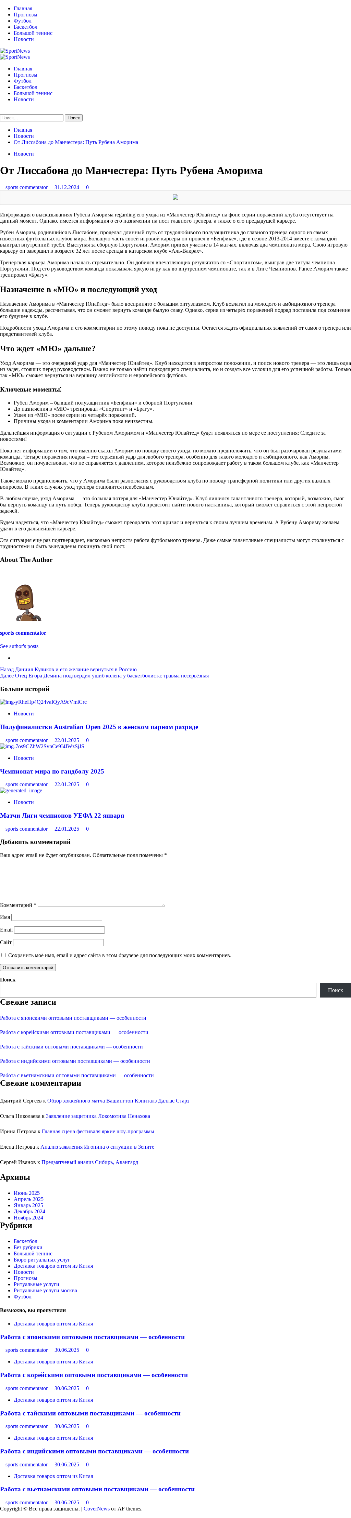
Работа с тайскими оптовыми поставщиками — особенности (71, 1047)
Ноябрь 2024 (28, 1217)
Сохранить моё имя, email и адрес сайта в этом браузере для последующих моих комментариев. (119, 955)
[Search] (2, 111)
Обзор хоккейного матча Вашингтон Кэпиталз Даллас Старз (118, 1101)
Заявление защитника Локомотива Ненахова (98, 1116)
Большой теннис (33, 33)
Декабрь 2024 (29, 1211)
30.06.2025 (68, 1350)
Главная (23, 8)
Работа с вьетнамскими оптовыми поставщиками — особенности (77, 1075)
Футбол (23, 21)
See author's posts (19, 646)
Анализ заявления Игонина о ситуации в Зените (97, 1147)
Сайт (6, 942)
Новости (24, 39)
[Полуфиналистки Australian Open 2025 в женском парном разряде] (43, 702)
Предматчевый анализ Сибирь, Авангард (89, 1162)
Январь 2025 (28, 1205)
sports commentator (27, 187)
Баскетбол (25, 27)
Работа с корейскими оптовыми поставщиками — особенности (74, 1032)
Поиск (7, 979)
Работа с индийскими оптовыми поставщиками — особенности (75, 1061)
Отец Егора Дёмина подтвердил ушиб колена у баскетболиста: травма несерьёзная (104, 675)
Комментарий (18, 905)
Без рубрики (28, 1247)
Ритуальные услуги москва (45, 1290)
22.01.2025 (68, 740)
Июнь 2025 (27, 1193)
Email (6, 930)
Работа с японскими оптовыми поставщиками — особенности (73, 1018)
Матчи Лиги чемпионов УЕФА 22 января (62, 815)
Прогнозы (25, 14)
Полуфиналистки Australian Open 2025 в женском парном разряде (99, 726)
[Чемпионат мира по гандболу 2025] (42, 746)
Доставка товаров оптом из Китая (53, 1266)
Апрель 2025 (29, 1199)
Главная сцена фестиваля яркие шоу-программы (98, 1131)
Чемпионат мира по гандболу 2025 (52, 771)
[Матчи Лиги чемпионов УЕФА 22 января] (21, 790)
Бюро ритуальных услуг (42, 1260)
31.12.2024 (68, 187)
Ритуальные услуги (36, 1284)
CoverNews (97, 1509)
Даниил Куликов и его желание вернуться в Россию (68, 669)
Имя (5, 917)
